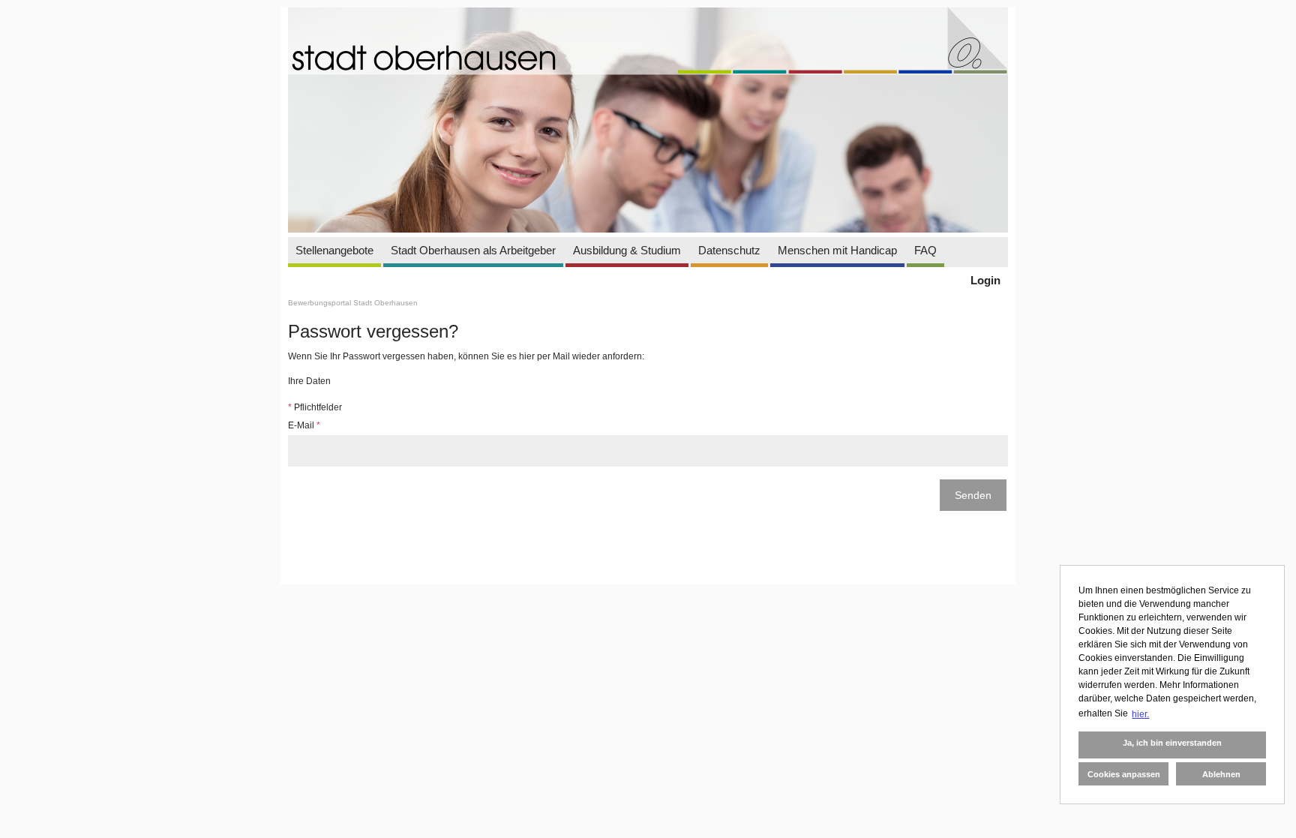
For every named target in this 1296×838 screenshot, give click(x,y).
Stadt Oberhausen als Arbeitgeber (473, 250)
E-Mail (304, 425)
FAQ (925, 250)
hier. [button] (1140, 714)
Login (985, 280)
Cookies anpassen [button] (1124, 774)
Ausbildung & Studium (627, 250)
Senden (973, 495)
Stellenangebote (335, 250)
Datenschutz (729, 250)
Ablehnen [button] (1221, 774)
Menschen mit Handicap (837, 250)
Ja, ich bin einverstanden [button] (1172, 742)
